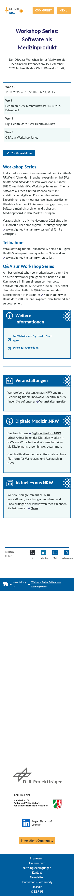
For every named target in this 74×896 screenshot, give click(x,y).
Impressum (37, 858)
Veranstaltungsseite (52, 401)
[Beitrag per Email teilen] (55, 552)
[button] (66, 552)
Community (43, 10)
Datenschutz (37, 863)
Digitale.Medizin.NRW (46, 433)
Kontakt (37, 872)
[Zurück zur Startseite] (37, 3)
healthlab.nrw (53, 295)
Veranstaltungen (19, 584)
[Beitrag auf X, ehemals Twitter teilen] (32, 552)
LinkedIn (37, 887)
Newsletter (37, 877)
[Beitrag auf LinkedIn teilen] (43, 552)
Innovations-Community (37, 840)
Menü (63, 10)
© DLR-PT (37, 891)
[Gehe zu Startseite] (5, 584)
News (34, 508)
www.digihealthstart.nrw (23, 229)
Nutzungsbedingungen (37, 868)
